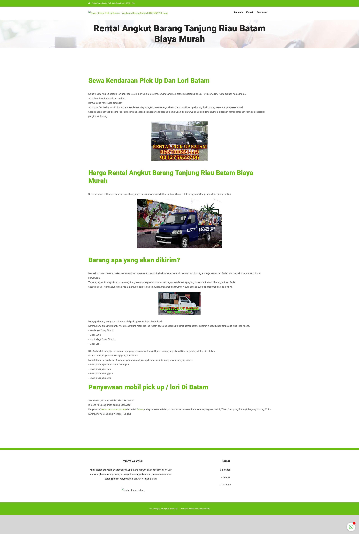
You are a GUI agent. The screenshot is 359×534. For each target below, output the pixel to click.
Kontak (226, 477)
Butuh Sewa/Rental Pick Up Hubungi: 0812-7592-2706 (113, 3)
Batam (140, 409)
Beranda (226, 469)
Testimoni (226, 484)
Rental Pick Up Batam (200, 509)
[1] (351, 528)
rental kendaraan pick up (113, 409)
